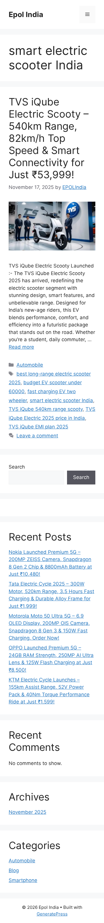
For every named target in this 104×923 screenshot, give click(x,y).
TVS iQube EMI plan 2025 (38, 427)
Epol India (26, 14)
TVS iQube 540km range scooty (46, 409)
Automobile (29, 365)
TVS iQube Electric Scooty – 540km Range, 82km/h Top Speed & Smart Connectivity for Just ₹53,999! (49, 138)
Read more (21, 347)
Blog (14, 870)
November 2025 (27, 812)
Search (17, 467)
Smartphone (23, 880)
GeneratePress (52, 914)
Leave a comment (37, 436)
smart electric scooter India (61, 400)
